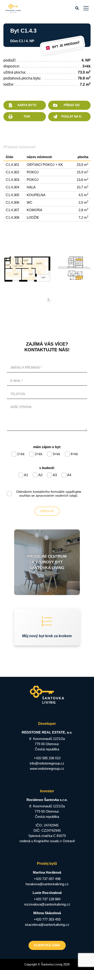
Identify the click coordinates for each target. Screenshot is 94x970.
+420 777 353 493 (47, 919)
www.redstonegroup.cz (47, 768)
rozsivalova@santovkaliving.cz (47, 904)
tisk (27, 116)
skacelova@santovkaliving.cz (47, 924)
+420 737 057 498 (47, 879)
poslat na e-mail (71, 118)
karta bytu (27, 105)
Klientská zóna (47, 945)
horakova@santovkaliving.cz (47, 884)
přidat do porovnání (72, 106)
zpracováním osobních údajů (56, 495)
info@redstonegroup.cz (47, 763)
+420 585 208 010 (47, 758)
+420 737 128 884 (47, 899)
